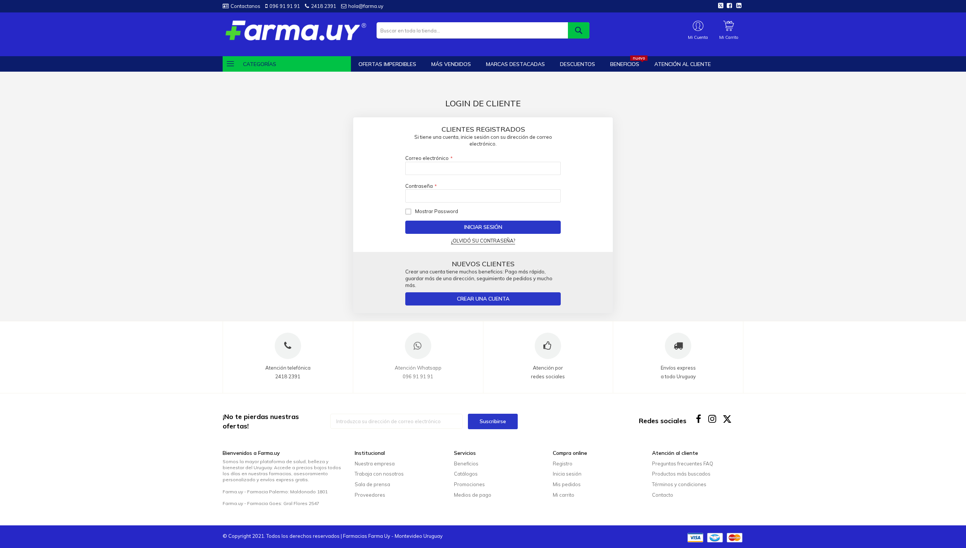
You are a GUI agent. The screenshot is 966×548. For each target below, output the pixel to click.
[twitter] (727, 419)
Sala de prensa (372, 484)
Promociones (469, 484)
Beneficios (466, 464)
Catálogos (466, 474)
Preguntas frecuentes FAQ (682, 464)
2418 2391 (323, 6)
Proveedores (370, 495)
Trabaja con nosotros (379, 474)
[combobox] (483, 30)
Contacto (662, 495)
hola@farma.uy (365, 6)
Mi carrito (563, 495)
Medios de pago (472, 495)
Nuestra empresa (375, 464)
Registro (562, 464)
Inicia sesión (567, 474)
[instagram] (713, 419)
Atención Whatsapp (418, 368)
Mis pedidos (567, 484)
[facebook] (698, 419)
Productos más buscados (681, 474)
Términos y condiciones (679, 484)
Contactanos (245, 6)
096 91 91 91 (284, 6)
